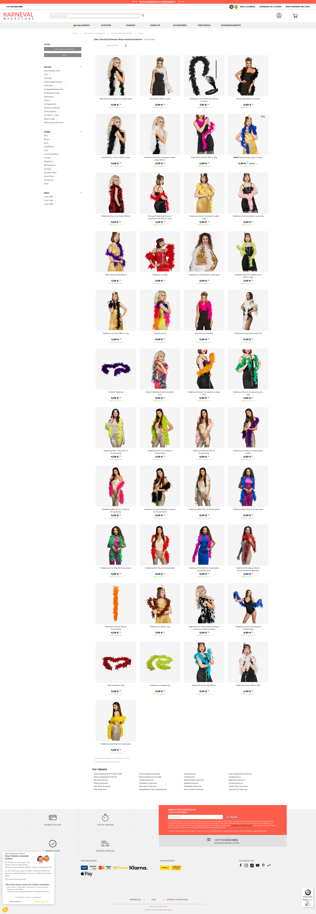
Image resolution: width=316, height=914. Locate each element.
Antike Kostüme (236, 783)
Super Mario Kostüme (238, 786)
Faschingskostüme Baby (149, 774)
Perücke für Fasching (238, 789)
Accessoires (180, 25)
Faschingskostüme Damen (105, 777)
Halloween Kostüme (147, 786)
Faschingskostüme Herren (240, 774)
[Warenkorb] (302, 16)
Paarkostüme (190, 774)
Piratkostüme (235, 777)
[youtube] (259, 866)
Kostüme (106, 25)
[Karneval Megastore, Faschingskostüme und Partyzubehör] (25, 16)
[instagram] (247, 866)
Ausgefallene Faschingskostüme (153, 789)
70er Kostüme (100, 789)
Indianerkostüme (146, 780)
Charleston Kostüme (148, 783)
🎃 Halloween (81, 25)
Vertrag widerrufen (177, 900)
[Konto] (279, 16)
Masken (130, 25)
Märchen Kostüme (237, 780)
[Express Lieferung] (105, 843)
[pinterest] (264, 866)
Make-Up (155, 25)
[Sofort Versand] (105, 817)
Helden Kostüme (191, 783)
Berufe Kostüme (101, 780)
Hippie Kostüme (101, 783)
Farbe (47, 132)
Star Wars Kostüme (102, 786)
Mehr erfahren (15, 902)
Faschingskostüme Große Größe (108, 774)
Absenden (233, 817)
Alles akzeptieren (41, 902)
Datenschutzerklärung (242, 825)
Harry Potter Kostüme (193, 789)
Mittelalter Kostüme (192, 786)
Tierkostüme (189, 777)
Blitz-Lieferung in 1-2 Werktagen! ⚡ (158, 2)
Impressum (135, 900)
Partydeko (204, 25)
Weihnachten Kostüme (194, 780)
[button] (5, 910)
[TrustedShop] (233, 7)
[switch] (307, 904)
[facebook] (242, 866)
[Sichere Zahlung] (52, 817)
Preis (46, 193)
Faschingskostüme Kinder (150, 777)
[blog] (270, 866)
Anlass (47, 67)
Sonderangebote (231, 25)
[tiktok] (253, 866)
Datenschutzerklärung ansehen (15, 879)
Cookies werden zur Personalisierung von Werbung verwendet (28, 892)
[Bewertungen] (52, 843)
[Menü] (312, 889)
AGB (154, 900)
